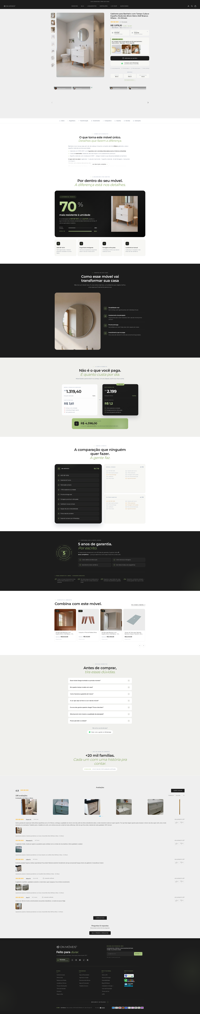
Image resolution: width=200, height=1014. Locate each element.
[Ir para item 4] (53, 37)
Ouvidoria (59, 991)
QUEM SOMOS (124, 6)
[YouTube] (79, 960)
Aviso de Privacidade (107, 988)
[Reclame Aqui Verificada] (129, 976)
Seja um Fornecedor (84, 983)
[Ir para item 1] (53, 16)
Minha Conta (60, 977)
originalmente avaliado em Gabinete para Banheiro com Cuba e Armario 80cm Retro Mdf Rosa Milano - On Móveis (39, 911)
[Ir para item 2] (53, 23)
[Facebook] (76, 960)
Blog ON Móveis (106, 983)
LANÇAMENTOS (92, 6)
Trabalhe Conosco (83, 986)
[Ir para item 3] (53, 30)
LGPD (103, 994)
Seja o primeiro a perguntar (100, 933)
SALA (82, 6)
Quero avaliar (178, 790)
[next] (148, 102)
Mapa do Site (60, 994)
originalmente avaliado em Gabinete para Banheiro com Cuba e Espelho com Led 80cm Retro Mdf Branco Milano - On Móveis (41, 855)
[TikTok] (83, 960)
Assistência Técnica (61, 983)
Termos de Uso (105, 991)
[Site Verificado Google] (129, 980)
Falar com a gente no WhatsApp (101, 732)
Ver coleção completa (137, 604)
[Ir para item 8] (53, 65)
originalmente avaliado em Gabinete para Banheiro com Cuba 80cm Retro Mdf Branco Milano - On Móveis (37, 874)
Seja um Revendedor (84, 975)
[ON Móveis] (66, 946)
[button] (63, 102)
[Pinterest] (87, 960)
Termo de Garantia (61, 988)
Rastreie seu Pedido (61, 980)
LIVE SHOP (114, 6)
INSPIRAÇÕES (104, 6)
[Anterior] (139, 645)
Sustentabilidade (106, 980)
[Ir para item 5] (53, 44)
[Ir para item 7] (53, 58)
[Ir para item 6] (53, 51)
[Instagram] (72, 960)
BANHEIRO (75, 6)
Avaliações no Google (107, 986)
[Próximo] (143, 645)
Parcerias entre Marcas (84, 980)
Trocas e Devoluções (62, 986)
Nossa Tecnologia (106, 977)
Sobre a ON (104, 975)
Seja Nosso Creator (84, 977)
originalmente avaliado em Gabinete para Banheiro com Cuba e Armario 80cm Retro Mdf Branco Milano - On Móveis (39, 836)
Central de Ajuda (61, 975)
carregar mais (100, 918)
